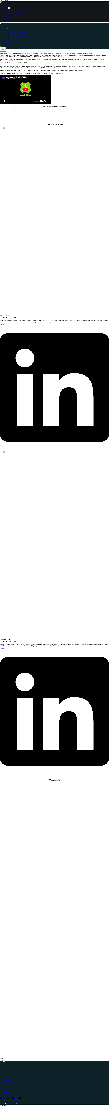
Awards (8, 40)
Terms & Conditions (8, 1095)
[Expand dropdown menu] (7, 28)
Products (8, 30)
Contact (8, 43)
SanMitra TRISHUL (8, 1088)
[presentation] (1, 1058)
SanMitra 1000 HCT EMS (10, 1091)
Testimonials (9, 39)
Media (8, 42)
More (4, 28)
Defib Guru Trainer (8, 1092)
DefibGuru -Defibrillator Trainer (18, 36)
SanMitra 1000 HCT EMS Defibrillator (19, 32)
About (8, 29)
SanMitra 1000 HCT (8, 1090)
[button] (0, 1060)
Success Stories (10, 38)
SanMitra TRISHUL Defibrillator (18, 35)
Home (4, 26)
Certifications (6, 1085)
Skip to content (4, 0)
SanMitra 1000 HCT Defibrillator (18, 33)
